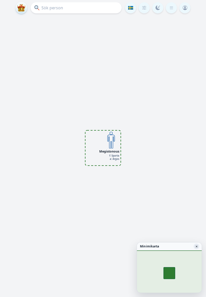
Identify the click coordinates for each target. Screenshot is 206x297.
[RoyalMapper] (21, 8)
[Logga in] (184, 7)
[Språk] (130, 7)
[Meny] (171, 7)
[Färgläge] (157, 7)
